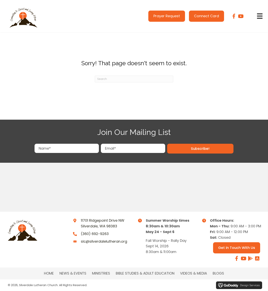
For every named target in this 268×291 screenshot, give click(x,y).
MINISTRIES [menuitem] (101, 273)
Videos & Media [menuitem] (193, 273)
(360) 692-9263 (95, 233)
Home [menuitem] (49, 273)
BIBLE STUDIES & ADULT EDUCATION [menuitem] (145, 273)
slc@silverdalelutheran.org (104, 241)
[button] (200, 149)
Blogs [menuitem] (218, 273)
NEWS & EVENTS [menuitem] (72, 273)
